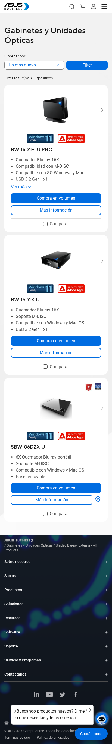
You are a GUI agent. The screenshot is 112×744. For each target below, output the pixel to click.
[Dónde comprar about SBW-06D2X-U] (98, 500)
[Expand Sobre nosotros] (106, 561)
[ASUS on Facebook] (75, 695)
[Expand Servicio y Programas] (106, 660)
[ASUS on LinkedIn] (36, 695)
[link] (56, 210)
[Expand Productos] (106, 589)
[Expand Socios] (106, 575)
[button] (72, 6)
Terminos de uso (17, 737)
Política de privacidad (53, 737)
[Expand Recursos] (106, 618)
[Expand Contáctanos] (106, 674)
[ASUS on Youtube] (49, 695)
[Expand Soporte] (106, 646)
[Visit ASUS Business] (19, 540)
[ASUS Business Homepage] (16, 6)
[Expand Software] (106, 632)
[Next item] (98, 110)
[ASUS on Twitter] (62, 695)
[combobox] (34, 65)
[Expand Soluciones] (106, 604)
